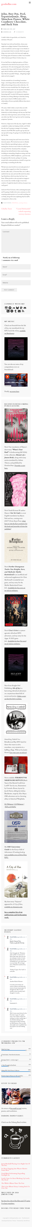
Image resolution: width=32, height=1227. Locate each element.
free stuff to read (15, 1108)
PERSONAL (15, 203)
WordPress (27, 1220)
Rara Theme (12, 1220)
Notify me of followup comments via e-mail (11, 258)
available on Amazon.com (13, 907)
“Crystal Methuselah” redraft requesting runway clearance (23, 211)
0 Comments (20, 32)
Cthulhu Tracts (6, 209)
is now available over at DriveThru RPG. (15, 855)
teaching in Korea (23, 203)
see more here (14, 391)
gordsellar (7, 32)
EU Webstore (8, 804)
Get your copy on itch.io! (18, 752)
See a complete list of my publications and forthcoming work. (15, 915)
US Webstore (18, 804)
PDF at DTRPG (10, 807)
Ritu (10, 46)
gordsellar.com (8, 4)
